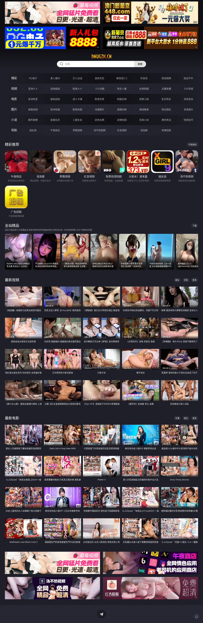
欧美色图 (77, 109)
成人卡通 (77, 99)
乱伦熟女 (166, 99)
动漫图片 (99, 109)
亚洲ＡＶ (33, 88)
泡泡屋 (144, 130)
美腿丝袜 (122, 109)
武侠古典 (99, 120)
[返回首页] (196, 616)
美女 (177, 280)
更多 (194, 280)
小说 (14, 120)
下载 (194, 225)
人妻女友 (77, 120)
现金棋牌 (166, 78)
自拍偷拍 (55, 88)
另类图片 (188, 109)
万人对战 (77, 78)
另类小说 (144, 120)
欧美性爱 (99, 99)
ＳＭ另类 (188, 88)
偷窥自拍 (33, 109)
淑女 (186, 418)
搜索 (140, 64)
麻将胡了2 (121, 78)
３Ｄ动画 (99, 88)
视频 (14, 89)
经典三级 (144, 99)
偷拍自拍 (55, 99)
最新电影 (12, 417)
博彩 (14, 78)
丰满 (177, 418)
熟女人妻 (122, 88)
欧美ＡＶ (77, 88)
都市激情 (33, 120)
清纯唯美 (144, 109)
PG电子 (33, 78)
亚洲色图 (55, 109)
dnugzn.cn (101, 56)
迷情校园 (122, 120)
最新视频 (12, 279)
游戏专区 (99, 78)
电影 (14, 99)
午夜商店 (55, 130)
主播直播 (166, 88)
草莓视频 (77, 130)
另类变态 (188, 99)
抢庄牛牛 (188, 78)
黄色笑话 (166, 120)
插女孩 (33, 130)
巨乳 (186, 280)
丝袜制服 (144, 88)
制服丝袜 (122, 99)
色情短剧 (166, 130)
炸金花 (144, 78)
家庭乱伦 (55, 120)
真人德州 (55, 78)
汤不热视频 (100, 130)
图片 (14, 109)
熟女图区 (166, 109)
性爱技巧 (188, 120)
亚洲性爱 (33, 99)
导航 (14, 130)
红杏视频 (122, 130)
